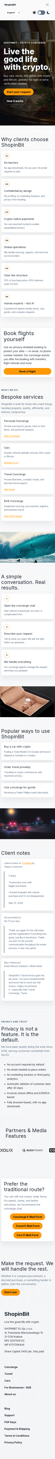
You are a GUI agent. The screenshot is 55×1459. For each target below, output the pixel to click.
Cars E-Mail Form (27, 1235)
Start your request (19, 91)
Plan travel (9, 489)
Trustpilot (26, 863)
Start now (10, 1292)
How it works (15, 101)
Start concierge (12, 436)
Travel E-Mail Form (27, 1225)
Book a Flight (27, 371)
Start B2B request (13, 516)
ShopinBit (10, 4)
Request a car (11, 462)
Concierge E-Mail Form (27, 1216)
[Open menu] (47, 5)
